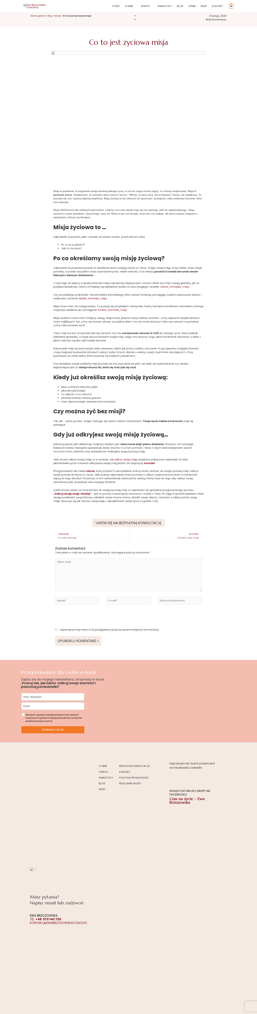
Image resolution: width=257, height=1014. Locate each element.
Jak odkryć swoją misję (123, 459)
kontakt (149, 463)
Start (116, 6)
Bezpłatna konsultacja (134, 766)
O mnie (129, 6)
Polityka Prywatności (134, 777)
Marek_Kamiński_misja (93, 298)
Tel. (45, 919)
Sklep (204, 6)
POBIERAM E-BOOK (53, 729)
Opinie (192, 6)
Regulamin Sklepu (130, 783)
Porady (57, 15)
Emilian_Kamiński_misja (112, 310)
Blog (180, 6)
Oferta (145, 6)
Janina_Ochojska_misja (174, 286)
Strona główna (38, 15)
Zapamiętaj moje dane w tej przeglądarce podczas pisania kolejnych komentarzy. (109, 629)
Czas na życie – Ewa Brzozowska (187, 800)
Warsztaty (165, 6)
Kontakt (217, 6)
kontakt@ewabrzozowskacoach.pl (58, 923)
